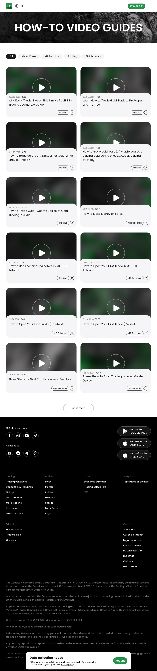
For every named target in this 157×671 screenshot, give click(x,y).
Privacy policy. (67, 664)
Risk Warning (13, 633)
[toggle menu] (149, 6)
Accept (120, 661)
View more (79, 408)
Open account (136, 6)
